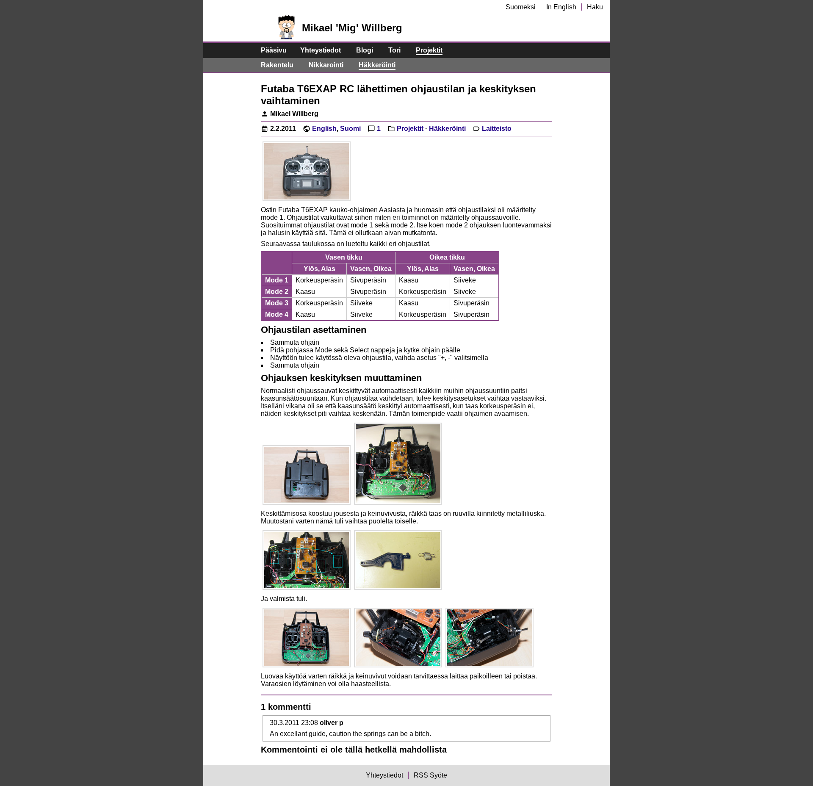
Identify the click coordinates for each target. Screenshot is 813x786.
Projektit (429, 50)
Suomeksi (521, 7)
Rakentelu (277, 65)
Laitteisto (497, 128)
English (324, 128)
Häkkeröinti (377, 65)
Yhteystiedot (320, 50)
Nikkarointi (326, 65)
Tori (394, 50)
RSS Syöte (430, 775)
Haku (595, 7)
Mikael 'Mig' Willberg (352, 27)
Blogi (364, 50)
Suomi (350, 128)
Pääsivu (274, 50)
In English (561, 7)
